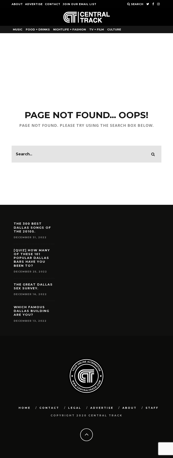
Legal (74, 407)
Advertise (34, 4)
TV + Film (96, 29)
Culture (114, 29)
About (17, 4)
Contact (52, 4)
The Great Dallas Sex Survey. (33, 286)
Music (17, 29)
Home (25, 407)
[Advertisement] (86, 64)
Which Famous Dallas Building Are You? (31, 311)
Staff (152, 407)
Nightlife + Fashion (69, 29)
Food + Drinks (38, 29)
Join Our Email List (79, 4)
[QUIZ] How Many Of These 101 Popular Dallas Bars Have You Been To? (32, 258)
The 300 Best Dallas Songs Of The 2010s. (32, 227)
